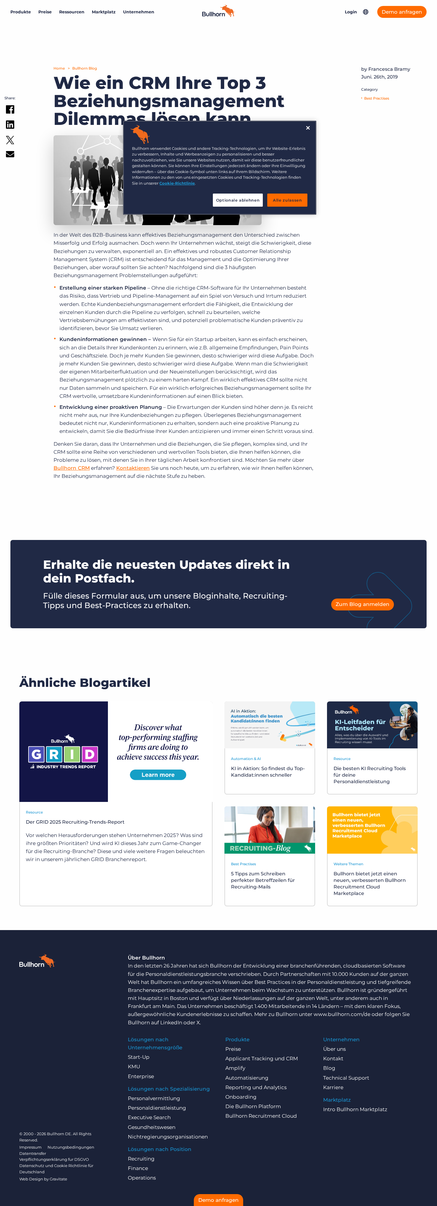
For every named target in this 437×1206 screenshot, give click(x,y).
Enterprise (141, 1076)
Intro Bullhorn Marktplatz (355, 1109)
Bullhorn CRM (72, 468)
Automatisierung (246, 1078)
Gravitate (58, 1179)
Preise (45, 12)
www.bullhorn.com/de (342, 1014)
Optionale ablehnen (238, 200)
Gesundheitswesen (151, 1127)
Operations (142, 1178)
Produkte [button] (20, 12)
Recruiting (141, 1159)
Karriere (333, 1087)
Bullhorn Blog (84, 68)
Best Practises (376, 98)
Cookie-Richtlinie (177, 183)
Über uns (334, 1049)
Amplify (235, 1068)
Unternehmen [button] (138, 12)
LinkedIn (171, 1023)
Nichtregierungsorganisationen (168, 1137)
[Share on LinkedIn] (10, 125)
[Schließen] (308, 127)
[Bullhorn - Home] (37, 962)
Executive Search (149, 1117)
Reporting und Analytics (256, 1087)
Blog (329, 1068)
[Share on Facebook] (10, 110)
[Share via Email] (10, 155)
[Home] (218, 15)
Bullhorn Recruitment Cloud (261, 1116)
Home (59, 68)
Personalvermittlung (154, 1098)
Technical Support (346, 1078)
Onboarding (241, 1097)
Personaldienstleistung (157, 1108)
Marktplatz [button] (104, 12)
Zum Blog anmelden (362, 604)
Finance (138, 1168)
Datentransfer (32, 1153)
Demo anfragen (402, 12)
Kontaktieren (133, 468)
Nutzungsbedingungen (71, 1147)
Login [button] (351, 12)
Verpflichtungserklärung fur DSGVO (54, 1159)
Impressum (30, 1147)
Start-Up (139, 1057)
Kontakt (333, 1058)
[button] (365, 12)
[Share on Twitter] (10, 141)
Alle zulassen (287, 200)
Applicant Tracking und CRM (261, 1058)
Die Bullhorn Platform (253, 1106)
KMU (134, 1067)
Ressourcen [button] (71, 12)
